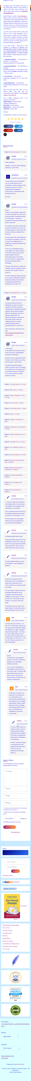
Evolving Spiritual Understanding (10, 925)
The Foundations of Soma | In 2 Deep (15, 448)
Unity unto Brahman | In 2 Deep (18, 455)
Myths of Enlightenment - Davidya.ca (13, 483)
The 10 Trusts (6, 928)
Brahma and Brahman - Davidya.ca (13, 491)
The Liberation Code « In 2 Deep (18, 408)
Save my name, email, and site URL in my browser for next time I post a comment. (15, 809)
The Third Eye (6, 949)
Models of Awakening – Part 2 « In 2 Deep (15, 396)
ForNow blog (4, 1058)
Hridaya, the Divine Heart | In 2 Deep (15, 435)
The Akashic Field (6, 933)
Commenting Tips (15, 832)
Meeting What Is (6, 938)
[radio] (8, 119)
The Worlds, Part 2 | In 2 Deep (17, 442)
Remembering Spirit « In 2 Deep (18, 152)
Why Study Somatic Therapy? (9, 946)
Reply (25, 156)
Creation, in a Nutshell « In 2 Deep (14, 420)
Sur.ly (18, 997)
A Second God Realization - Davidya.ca (14, 476)
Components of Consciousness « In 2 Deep (15, 428)
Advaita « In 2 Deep (14, 414)
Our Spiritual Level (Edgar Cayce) (10, 944)
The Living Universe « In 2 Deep (18, 384)
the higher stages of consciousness (15, 94)
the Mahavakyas (22, 16)
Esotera (15, 1064)
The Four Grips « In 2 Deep (16, 403)
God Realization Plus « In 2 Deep (18, 293)
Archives (3, 1033)
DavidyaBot (17, 882)
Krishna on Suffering (7, 941)
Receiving (4, 936)
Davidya (25, 115)
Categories (4, 1045)
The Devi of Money (7, 931)
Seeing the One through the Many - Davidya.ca (14, 461)
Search (4, 849)
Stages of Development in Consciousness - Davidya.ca (14, 469)
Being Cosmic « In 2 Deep (16, 390)
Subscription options (7, 876)
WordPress (21, 1064)
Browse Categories (6, 1056)
